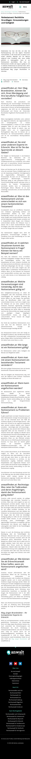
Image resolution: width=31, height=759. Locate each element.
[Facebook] (10, 663)
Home (2, 11)
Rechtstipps (8, 11)
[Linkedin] (20, 663)
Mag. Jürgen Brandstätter (19, 639)
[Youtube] (15, 663)
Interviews (14, 11)
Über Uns (15, 668)
